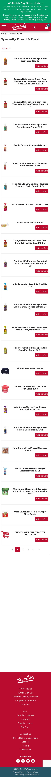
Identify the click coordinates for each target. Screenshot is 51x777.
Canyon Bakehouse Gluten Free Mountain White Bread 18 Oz (30, 241)
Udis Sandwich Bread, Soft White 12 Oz (30, 285)
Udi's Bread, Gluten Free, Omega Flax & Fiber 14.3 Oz (30, 408)
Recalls (25, 746)
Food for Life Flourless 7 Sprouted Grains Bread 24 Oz (30, 164)
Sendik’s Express (25, 715)
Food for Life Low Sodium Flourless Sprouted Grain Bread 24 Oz (30, 185)
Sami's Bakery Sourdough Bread (30, 145)
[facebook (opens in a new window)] (18, 761)
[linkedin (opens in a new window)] (33, 761)
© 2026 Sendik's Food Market (25, 769)
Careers (26, 742)
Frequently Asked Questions (27, 774)
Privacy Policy (18, 772)
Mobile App (25, 749)
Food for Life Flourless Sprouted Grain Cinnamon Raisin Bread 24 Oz (30, 263)
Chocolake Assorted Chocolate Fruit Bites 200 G (30, 387)
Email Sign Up (25, 693)
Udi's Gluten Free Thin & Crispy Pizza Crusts (30, 513)
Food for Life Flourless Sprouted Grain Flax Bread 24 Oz (30, 349)
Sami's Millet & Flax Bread (30, 222)
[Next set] (38, 549)
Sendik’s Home (25, 723)
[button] (42, 66)
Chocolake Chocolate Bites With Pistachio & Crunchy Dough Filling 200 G (30, 491)
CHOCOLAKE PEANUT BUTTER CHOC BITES (30, 533)
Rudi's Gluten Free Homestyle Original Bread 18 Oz (30, 469)
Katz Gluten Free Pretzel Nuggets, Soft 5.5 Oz (30, 449)
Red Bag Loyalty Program (26, 696)
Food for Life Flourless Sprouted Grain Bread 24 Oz (30, 59)
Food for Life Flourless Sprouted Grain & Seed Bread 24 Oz (30, 428)
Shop (4, 33)
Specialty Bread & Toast (22, 33)
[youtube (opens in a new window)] (28, 761)
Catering (25, 719)
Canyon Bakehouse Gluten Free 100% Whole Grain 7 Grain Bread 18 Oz (30, 104)
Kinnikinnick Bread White (30, 368)
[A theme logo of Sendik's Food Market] (19, 26)
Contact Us (25, 734)
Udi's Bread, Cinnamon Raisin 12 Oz (30, 204)
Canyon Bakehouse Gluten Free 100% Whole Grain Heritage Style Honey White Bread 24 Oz (30, 81)
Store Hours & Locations (25, 738)
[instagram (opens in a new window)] (23, 761)
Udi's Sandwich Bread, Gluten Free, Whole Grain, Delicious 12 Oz (30, 328)
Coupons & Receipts (25, 701)
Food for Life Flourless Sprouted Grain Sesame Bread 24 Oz (30, 126)
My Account (25, 689)
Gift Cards (25, 727)
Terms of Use (32, 772)
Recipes (25, 704)
